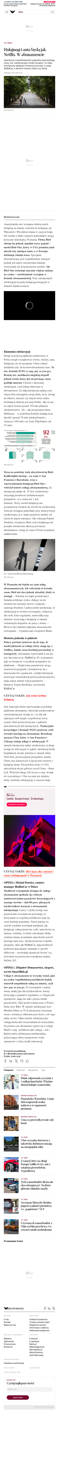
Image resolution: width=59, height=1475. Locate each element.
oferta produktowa (12, 1372)
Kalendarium (35, 1368)
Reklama (8, 1339)
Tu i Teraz (8, 43)
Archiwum (8, 1347)
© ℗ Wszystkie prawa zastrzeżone (19, 1054)
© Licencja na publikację (15, 1051)
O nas (6, 1319)
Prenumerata (10, 1344)
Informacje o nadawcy (39, 1328)
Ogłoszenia (9, 1341)
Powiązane (8, 1070)
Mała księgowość (37, 1347)
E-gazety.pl (34, 1341)
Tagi (43, 1070)
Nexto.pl (33, 1344)
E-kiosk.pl (34, 1339)
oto (20, 12)
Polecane (21, 1070)
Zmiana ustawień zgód (39, 1322)
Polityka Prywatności (38, 1319)
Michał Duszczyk (11, 217)
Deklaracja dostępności (39, 1330)
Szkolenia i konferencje (14, 1363)
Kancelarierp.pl (36, 1350)
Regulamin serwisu (38, 1325)
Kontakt (7, 1322)
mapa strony (9, 1368)
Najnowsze (33, 1070)
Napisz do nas (10, 1325)
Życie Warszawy (36, 1355)
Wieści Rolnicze (36, 1352)
